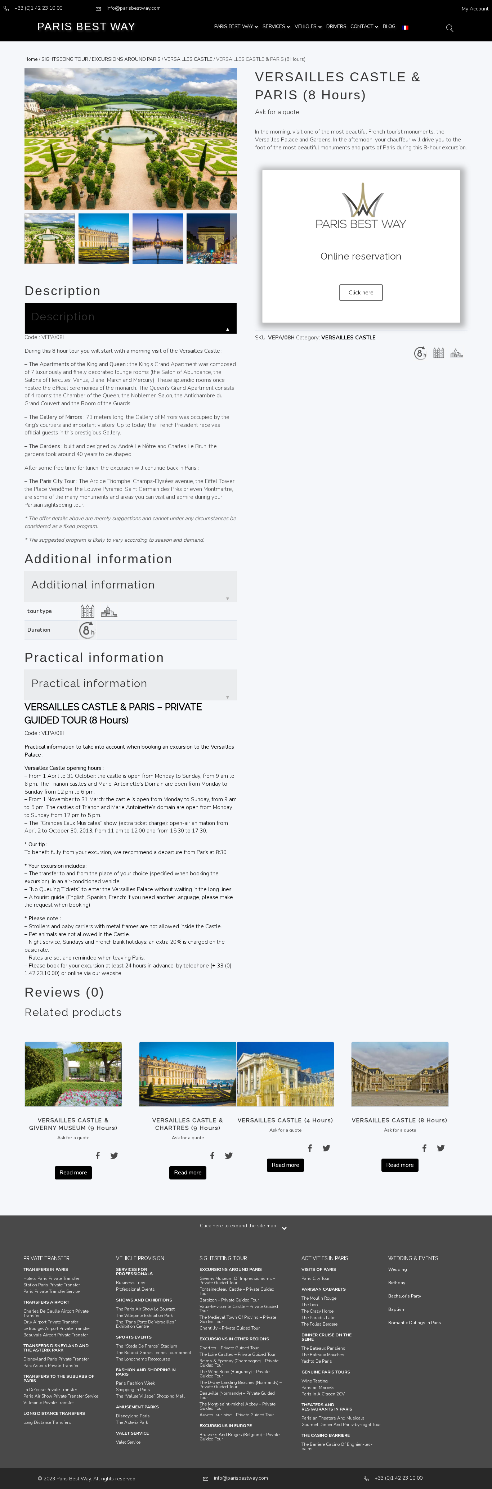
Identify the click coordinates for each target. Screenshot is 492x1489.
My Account (475, 8)
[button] (361, 292)
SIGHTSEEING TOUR (64, 59)
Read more (73, 1173)
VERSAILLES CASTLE (188, 59)
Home (31, 59)
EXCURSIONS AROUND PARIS (126, 59)
